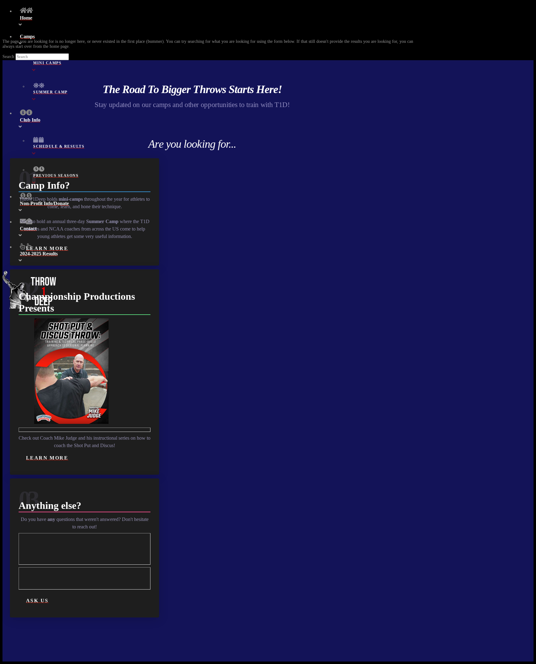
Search (8, 56)
